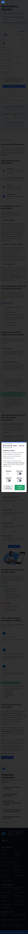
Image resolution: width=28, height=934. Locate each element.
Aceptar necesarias (8, 487)
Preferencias (19, 471)
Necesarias (8, 471)
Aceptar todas (19, 487)
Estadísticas (9, 478)
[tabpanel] (14, 466)
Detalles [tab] (15, 445)
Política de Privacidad (12, 462)
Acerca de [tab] (21, 445)
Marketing (19, 478)
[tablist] (14, 446)
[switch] (8, 473)
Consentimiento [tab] (7, 445)
